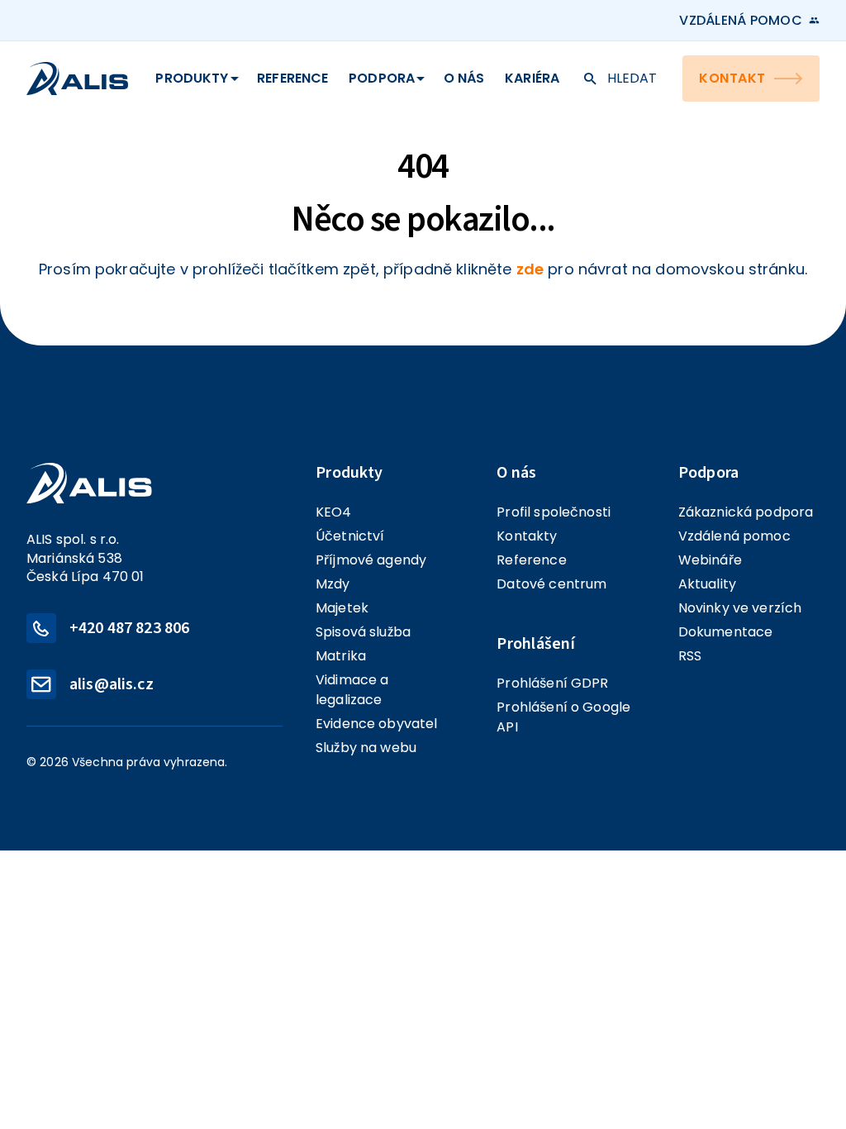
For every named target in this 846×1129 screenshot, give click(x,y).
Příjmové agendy (371, 559)
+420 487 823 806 (129, 628)
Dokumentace (725, 631)
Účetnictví (350, 535)
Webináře (710, 559)
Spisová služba (363, 631)
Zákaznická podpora (746, 512)
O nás (464, 78)
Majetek (342, 607)
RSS (689, 655)
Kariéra (532, 78)
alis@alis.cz (111, 684)
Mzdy (333, 583)
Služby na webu (366, 747)
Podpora (382, 78)
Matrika (341, 655)
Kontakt (732, 78)
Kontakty (527, 535)
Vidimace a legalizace (352, 689)
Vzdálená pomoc (740, 21)
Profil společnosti (554, 512)
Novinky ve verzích (740, 607)
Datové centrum (551, 583)
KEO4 (334, 512)
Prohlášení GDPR (552, 683)
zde (530, 269)
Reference (292, 78)
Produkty (191, 78)
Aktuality (707, 583)
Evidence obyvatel (377, 723)
